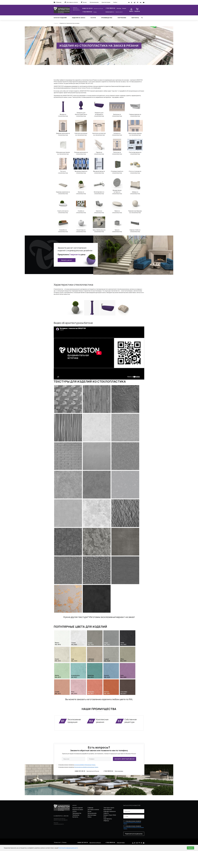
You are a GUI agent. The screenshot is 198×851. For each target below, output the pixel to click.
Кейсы (115, 2)
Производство (106, 18)
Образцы (106, 820)
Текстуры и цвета (109, 808)
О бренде (58, 2)
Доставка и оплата (72, 2)
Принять (190, 848)
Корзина (137, 11)
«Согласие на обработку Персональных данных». (85, 764)
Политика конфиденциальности (59, 823)
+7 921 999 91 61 (87, 12)
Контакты (135, 18)
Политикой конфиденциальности (68, 848)
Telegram (124, 8)
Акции (85, 2)
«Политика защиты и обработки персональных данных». (86, 767)
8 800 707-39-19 (87, 8)
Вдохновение (108, 809)
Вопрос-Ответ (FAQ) (110, 815)
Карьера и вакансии (110, 811)
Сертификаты (108, 819)
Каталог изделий (60, 18)
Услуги (93, 18)
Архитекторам (106, 2)
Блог (105, 817)
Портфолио (122, 18)
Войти (131, 11)
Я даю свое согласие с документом (77, 764)
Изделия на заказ (78, 18)
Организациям (94, 2)
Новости (106, 813)
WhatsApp (119, 8)
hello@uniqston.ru (109, 12)
